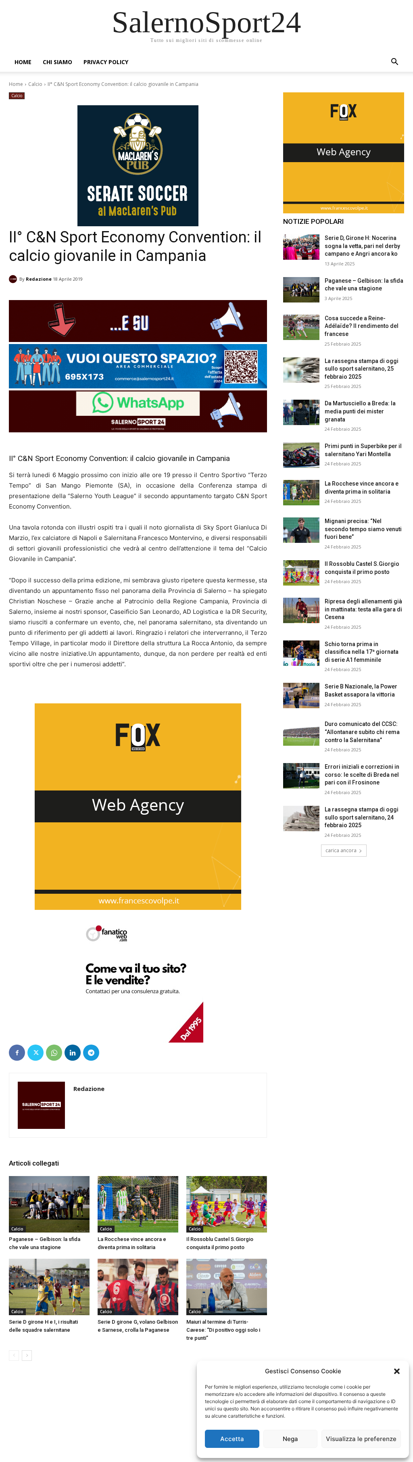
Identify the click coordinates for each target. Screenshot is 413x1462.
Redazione (39, 279)
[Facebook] (17, 1053)
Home (23, 62)
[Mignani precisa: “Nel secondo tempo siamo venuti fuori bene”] (301, 530)
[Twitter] (35, 1053)
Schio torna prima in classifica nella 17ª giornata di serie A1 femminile (361, 652)
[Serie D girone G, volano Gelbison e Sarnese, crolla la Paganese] (138, 1287)
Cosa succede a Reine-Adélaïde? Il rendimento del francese (361, 326)
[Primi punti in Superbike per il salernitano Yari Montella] (301, 455)
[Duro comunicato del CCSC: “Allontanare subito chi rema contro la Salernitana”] (301, 733)
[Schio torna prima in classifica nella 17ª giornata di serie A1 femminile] (301, 653)
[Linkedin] (73, 1053)
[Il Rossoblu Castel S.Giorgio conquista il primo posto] (226, 1204)
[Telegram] (91, 1053)
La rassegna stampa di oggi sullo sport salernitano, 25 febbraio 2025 (361, 369)
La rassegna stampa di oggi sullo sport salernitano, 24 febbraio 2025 (361, 817)
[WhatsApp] (54, 1053)
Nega (290, 1439)
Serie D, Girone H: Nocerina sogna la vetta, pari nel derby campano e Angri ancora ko (362, 246)
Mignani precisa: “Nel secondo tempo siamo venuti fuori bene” (363, 529)
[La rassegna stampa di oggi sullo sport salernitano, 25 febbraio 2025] (301, 370)
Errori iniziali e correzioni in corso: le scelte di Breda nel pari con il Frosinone (362, 774)
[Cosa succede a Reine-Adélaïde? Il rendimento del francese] (301, 327)
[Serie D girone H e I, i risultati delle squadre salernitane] (49, 1287)
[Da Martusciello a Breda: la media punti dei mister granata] (301, 412)
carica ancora (341, 850)
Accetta (232, 1439)
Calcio (35, 84)
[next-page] (27, 1355)
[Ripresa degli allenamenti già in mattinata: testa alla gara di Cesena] (301, 610)
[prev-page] (14, 1355)
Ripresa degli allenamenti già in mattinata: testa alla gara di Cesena (363, 609)
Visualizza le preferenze (361, 1439)
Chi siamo (57, 62)
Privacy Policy (105, 62)
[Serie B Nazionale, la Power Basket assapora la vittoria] (301, 695)
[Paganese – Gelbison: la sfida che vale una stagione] (49, 1204)
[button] (397, 1371)
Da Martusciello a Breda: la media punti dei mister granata (360, 411)
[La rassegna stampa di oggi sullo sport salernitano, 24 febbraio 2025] (301, 818)
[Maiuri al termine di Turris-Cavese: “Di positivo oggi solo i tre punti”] (226, 1287)
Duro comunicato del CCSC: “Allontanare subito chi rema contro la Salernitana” (362, 732)
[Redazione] (14, 279)
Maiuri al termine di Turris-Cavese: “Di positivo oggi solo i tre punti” (223, 1330)
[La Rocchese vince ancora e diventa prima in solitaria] (138, 1204)
